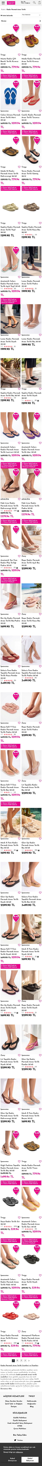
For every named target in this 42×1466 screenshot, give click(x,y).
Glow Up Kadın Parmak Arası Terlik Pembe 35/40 (30, 1063)
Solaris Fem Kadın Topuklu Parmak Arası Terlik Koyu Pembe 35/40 (10, 675)
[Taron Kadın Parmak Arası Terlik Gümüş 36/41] (31, 151)
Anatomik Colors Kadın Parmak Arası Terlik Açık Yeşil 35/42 (10, 284)
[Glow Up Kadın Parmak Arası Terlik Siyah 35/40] (10, 877)
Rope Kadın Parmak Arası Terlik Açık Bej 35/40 (31, 562)
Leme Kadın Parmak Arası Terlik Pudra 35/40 (31, 284)
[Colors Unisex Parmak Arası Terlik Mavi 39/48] (10, 95)
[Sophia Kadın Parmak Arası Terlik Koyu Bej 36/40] (31, 207)
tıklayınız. (19, 1452)
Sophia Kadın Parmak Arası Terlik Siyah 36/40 (31, 396)
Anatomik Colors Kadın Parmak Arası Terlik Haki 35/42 (10, 1282)
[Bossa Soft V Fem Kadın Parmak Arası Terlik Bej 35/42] (10, 765)
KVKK (20, 1426)
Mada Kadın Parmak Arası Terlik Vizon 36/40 (31, 1168)
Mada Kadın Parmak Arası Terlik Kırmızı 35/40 (31, 61)
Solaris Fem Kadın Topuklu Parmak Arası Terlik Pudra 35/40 (31, 674)
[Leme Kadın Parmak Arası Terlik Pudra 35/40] (31, 261)
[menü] (3, 2)
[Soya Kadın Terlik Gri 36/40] (10, 1201)
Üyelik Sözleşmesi (20, 1420)
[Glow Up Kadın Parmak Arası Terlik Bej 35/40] (31, 822)
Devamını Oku (6, 1389)
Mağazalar (31, 1404)
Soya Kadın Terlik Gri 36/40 (10, 1224)
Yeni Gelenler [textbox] (26, 14)
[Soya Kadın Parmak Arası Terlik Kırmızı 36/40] (10, 1315)
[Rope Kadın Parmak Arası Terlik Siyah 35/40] (31, 985)
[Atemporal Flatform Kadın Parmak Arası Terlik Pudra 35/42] (31, 1315)
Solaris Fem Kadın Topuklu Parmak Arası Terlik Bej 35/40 (31, 899)
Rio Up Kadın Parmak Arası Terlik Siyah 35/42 (10, 1009)
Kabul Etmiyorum (12, 1460)
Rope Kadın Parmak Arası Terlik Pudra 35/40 (31, 729)
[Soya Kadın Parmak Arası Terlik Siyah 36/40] (31, 1259)
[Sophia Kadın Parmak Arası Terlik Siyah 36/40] (31, 373)
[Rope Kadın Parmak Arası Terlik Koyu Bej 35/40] (31, 598)
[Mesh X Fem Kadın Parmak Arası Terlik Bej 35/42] (10, 822)
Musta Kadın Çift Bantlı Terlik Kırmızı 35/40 (9, 61)
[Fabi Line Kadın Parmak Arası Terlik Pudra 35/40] (31, 483)
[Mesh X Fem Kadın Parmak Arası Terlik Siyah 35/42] (31, 929)
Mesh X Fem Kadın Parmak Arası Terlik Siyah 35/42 (30, 952)
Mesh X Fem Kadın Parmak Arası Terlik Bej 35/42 (9, 846)
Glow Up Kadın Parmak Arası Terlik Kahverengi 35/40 (9, 1115)
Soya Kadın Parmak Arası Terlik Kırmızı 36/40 (9, 1339)
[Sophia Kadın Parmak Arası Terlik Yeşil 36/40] (10, 207)
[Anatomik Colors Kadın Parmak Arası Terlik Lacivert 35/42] (10, 427)
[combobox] (31, 14)
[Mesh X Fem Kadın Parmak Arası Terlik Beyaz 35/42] (31, 1093)
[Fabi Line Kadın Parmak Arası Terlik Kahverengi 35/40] (10, 483)
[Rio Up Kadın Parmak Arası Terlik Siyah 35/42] (10, 985)
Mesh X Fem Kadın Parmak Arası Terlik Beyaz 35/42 (30, 1115)
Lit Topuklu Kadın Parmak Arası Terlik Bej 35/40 (30, 787)
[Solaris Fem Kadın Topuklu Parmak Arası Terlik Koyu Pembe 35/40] (10, 650)
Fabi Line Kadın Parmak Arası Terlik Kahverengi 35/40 (9, 507)
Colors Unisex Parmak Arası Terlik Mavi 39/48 (10, 117)
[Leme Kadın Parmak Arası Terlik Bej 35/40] (31, 319)
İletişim (14, 1407)
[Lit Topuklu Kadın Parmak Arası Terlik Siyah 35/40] (10, 1039)
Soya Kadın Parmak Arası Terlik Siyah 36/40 (30, 1282)
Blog (31, 1407)
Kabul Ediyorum (30, 1460)
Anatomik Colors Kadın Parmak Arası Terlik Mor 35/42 (31, 449)
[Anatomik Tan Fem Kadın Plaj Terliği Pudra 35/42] (10, 540)
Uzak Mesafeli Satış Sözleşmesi (19, 1423)
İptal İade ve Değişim (13, 1404)
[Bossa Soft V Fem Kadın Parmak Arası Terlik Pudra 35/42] (10, 707)
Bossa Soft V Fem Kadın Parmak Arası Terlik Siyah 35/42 (10, 951)
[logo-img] (11, 3)
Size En (25, 2)
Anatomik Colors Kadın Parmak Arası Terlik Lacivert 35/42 (10, 449)
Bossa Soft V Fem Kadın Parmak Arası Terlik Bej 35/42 (10, 788)
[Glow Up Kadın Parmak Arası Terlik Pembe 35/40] (31, 1039)
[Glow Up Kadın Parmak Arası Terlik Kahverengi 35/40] (10, 1093)
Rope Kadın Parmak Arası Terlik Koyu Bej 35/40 (31, 620)
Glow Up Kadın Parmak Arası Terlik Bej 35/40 (30, 846)
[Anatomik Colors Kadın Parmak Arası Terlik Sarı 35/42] (31, 1201)
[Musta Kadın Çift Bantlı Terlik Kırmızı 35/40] (10, 39)
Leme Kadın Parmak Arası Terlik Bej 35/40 (31, 340)
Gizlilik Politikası (19, 1418)
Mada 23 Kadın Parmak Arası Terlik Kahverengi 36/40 (9, 173)
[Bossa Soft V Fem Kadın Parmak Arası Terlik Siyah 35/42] (10, 929)
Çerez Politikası (20, 1429)
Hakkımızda (31, 1401)
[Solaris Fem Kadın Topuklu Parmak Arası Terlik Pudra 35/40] (31, 650)
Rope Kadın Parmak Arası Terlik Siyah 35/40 (31, 1008)
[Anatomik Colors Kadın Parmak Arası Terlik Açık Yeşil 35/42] (10, 261)
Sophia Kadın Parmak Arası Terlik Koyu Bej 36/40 (31, 230)
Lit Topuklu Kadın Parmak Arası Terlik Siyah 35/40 (9, 1061)
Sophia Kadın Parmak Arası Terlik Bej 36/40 (10, 395)
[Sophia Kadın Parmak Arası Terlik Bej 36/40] (10, 373)
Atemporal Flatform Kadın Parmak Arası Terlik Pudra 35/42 (31, 1339)
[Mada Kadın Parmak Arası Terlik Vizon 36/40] (31, 1145)
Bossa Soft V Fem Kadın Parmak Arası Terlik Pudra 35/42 (10, 730)
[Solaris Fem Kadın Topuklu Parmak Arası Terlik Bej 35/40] (31, 877)
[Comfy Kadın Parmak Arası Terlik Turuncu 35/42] (31, 95)
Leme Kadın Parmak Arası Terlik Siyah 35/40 (10, 342)
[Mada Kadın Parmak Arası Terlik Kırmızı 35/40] (31, 39)
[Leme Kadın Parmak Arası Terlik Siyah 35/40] (10, 319)
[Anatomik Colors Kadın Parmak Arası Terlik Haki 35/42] (10, 1259)
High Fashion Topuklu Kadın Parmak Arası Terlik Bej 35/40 (10, 1168)
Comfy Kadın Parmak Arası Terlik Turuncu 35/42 (31, 117)
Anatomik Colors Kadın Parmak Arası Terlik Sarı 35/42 (31, 1225)
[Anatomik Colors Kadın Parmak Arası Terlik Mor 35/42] (31, 427)
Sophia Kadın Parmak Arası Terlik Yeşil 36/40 (10, 229)
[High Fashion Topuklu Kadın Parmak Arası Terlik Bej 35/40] (10, 1145)
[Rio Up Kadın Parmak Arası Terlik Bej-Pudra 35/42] (10, 598)
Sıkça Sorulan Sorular (13, 1401)
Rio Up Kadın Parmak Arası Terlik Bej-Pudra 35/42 (10, 620)
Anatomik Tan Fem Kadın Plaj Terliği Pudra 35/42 (9, 564)
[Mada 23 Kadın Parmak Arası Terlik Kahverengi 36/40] (10, 151)
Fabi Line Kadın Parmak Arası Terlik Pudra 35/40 (30, 505)
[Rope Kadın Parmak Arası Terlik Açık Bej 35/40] (31, 540)
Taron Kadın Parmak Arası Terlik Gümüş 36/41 (31, 173)
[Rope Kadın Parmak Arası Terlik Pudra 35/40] (31, 707)
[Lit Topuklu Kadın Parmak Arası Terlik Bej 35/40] (31, 765)
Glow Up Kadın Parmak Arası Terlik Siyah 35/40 (9, 899)
